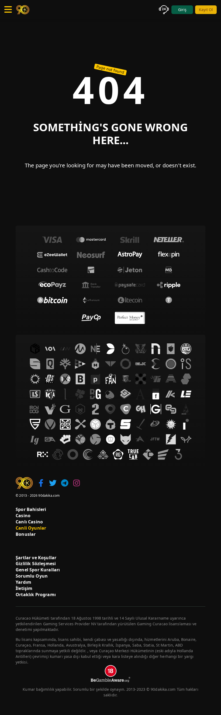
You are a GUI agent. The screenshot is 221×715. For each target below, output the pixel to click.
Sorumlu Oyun (32, 576)
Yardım (23, 582)
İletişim (24, 588)
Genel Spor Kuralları (38, 570)
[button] (41, 483)
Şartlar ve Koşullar (36, 558)
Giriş (182, 9)
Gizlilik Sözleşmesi (36, 564)
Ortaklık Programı (36, 594)
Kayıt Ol (206, 9)
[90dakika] (22, 9)
